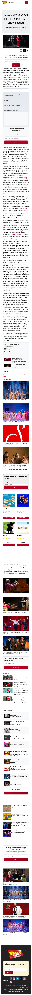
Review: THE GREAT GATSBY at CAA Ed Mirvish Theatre (14, 900)
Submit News (7, 987)
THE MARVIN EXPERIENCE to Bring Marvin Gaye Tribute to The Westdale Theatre (14, 917)
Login (23, 2)
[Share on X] (24, 50)
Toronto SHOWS (7, 710)
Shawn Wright (23, 238)
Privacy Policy (20, 991)
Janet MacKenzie (22, 179)
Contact (19, 985)
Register (18, 2)
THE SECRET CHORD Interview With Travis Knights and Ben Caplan (21, 678)
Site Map (19, 987)
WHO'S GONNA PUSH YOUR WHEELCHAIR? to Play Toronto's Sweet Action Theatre (15, 104)
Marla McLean (23, 208)
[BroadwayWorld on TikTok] (21, 978)
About (14, 985)
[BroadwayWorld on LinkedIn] (17, 978)
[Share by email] (27, 50)
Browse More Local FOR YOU (17, 469)
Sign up (16, 859)
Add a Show (16, 793)
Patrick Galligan (18, 264)
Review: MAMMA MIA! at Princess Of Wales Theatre (15, 933)
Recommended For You (9, 801)
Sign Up (16, 65)
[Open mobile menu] (30, 2)
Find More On (15, 552)
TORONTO (11, 2)
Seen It (9, 515)
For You (9, 379)
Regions (13, 987)
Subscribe (16, 667)
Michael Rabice (17, 560)
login (4, 377)
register (23, 375)
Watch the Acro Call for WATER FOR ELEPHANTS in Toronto (20, 684)
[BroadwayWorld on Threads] (24, 978)
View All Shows (16, 789)
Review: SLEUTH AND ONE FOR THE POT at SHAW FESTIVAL (14, 99)
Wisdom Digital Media (20, 989)
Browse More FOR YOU (15, 841)
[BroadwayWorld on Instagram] (14, 978)
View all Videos (7, 706)
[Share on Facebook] (21, 50)
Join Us (24, 985)
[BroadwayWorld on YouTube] (10, 982)
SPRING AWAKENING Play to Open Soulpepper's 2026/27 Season (12, 109)
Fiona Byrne (17, 234)
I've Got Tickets (9, 517)
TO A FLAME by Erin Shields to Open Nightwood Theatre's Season (15, 94)
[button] (26, 2)
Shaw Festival (14, 344)
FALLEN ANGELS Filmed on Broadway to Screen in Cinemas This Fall (14, 883)
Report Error (25, 987)
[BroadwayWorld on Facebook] (10, 978)
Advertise (8, 985)
